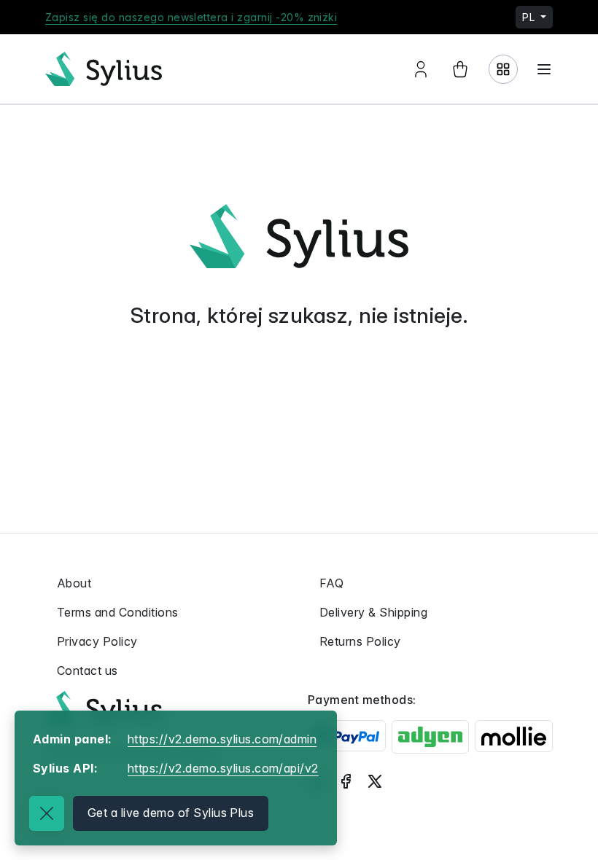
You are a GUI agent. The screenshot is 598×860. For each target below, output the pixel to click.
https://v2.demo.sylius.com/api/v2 (223, 768)
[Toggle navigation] (544, 69)
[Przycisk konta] (421, 69)
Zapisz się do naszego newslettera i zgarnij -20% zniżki (191, 17)
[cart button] (460, 69)
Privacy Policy (97, 641)
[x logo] (375, 780)
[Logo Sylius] (103, 708)
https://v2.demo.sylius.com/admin (222, 739)
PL (529, 17)
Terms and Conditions (118, 612)
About (74, 583)
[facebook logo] (345, 780)
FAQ (331, 583)
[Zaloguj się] (503, 69)
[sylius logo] (103, 69)
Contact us (87, 670)
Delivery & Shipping (373, 612)
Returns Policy (360, 641)
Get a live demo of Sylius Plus (171, 812)
